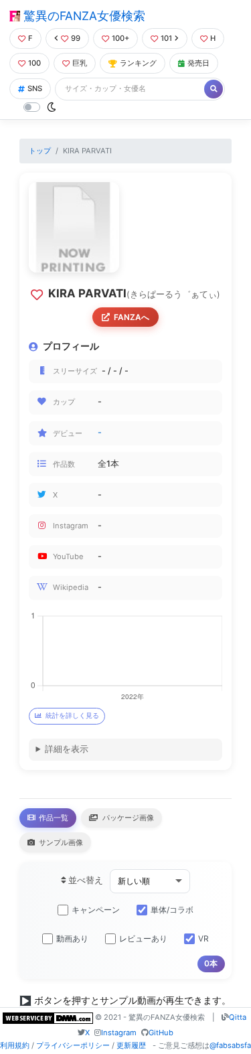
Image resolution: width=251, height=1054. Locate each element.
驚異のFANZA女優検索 (82, 16)
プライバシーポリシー (73, 1045)
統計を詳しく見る (72, 715)
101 (166, 38)
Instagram (119, 1032)
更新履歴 (131, 1045)
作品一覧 (52, 817)
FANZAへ (131, 317)
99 (75, 38)
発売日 (198, 63)
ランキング (138, 63)
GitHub (161, 1032)
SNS (34, 88)
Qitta (237, 1017)
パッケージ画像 (127, 817)
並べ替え (84, 880)
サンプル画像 (60, 842)
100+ (120, 38)
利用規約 (14, 1045)
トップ (40, 150)
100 (34, 63)
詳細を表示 (66, 749)
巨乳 (79, 63)
